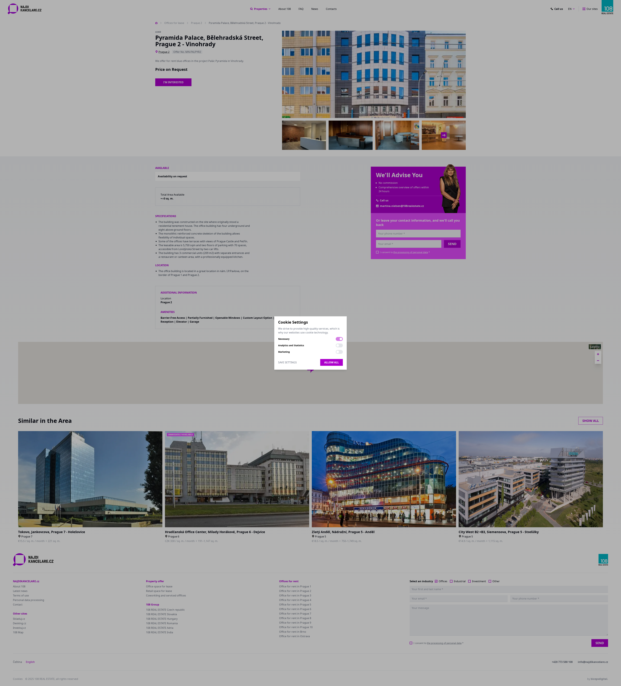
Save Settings (287, 362)
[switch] (339, 339)
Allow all (331, 362)
